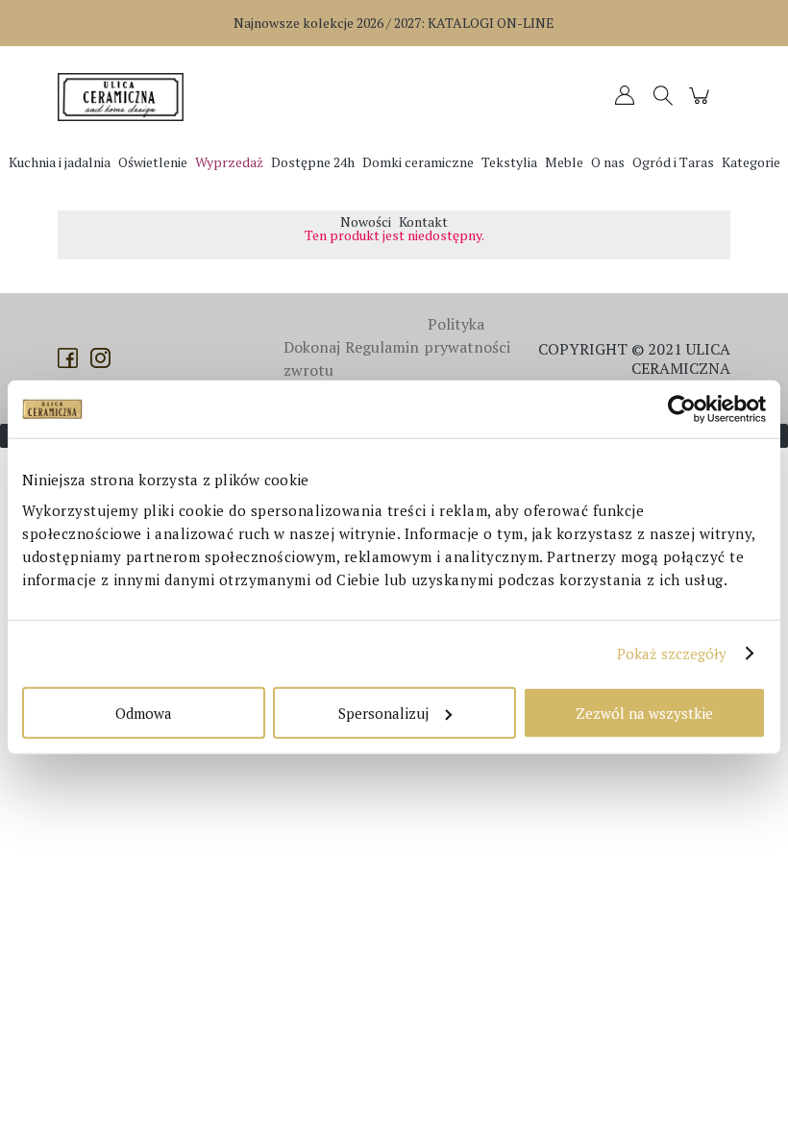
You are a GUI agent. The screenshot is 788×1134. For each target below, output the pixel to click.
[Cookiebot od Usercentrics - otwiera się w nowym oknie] (682, 409)
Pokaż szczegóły (672, 653)
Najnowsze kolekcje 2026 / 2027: (394, 22)
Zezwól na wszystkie (644, 712)
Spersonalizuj (383, 712)
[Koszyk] (702, 104)
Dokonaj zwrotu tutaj (311, 370)
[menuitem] (59, 162)
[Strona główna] (125, 97)
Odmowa (143, 712)
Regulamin (382, 346)
